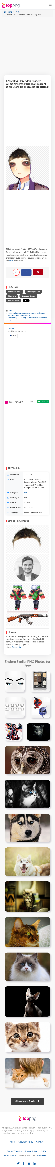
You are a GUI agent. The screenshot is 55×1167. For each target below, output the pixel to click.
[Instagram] (29, 1164)
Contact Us (16, 647)
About (12, 1142)
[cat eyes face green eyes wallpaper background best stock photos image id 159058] (27, 932)
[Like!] (16, 272)
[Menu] (50, 5)
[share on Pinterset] (38, 272)
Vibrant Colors (13, 301)
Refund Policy (10, 1155)
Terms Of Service (14, 1151)
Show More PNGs (25, 1101)
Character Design (28, 296)
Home (9, 12)
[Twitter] (18, 1164)
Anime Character (14, 292)
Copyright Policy (25, 1142)
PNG (17, 12)
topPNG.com (42, 1155)
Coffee (13, 336)
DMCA (43, 1151)
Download (44, 402)
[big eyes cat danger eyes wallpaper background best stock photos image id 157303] (27, 896)
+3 (26, 301)
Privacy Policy (31, 1151)
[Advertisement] (27, 47)
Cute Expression (33, 292)
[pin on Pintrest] (21, 675)
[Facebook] (26, 272)
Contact (39, 1142)
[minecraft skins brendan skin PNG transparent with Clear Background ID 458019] (27, 597)
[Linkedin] (35, 1164)
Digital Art (12, 296)
